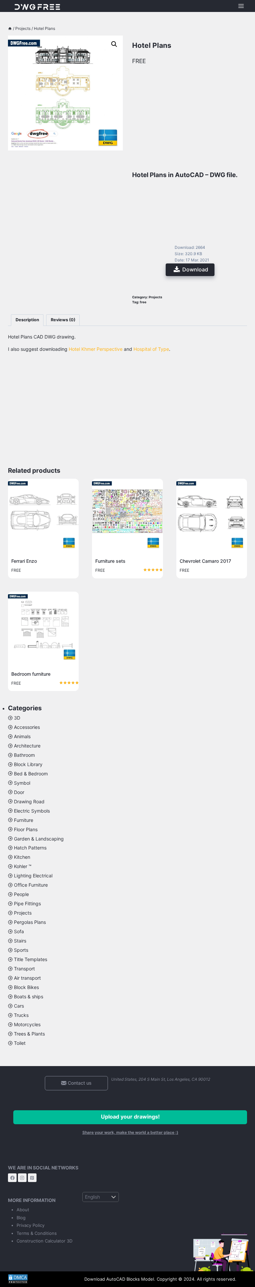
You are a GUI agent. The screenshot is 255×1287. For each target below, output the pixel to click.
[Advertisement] (65, 185)
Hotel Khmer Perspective (96, 349)
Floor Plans (26, 829)
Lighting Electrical (33, 875)
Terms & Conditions (37, 1233)
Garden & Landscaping (39, 839)
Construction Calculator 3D (44, 1240)
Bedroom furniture (30, 674)
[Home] (10, 28)
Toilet (20, 1043)
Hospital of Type (151, 349)
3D (17, 718)
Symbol (22, 783)
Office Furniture (31, 885)
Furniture (23, 820)
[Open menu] (241, 6)
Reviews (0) (63, 319)
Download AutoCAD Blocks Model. (119, 1279)
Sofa (19, 931)
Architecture (27, 745)
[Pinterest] (32, 1177)
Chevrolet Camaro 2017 (205, 561)
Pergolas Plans (30, 922)
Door (19, 792)
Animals (22, 736)
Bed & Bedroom (31, 773)
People (21, 894)
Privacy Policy (30, 1225)
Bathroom (24, 755)
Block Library (28, 764)
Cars (19, 1006)
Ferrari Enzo (24, 561)
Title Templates (30, 959)
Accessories (27, 727)
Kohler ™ (23, 866)
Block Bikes (26, 987)
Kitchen (22, 857)
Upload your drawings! (130, 1116)
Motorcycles (27, 1024)
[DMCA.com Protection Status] (41, 1279)
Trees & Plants (29, 1034)
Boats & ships (28, 996)
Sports (21, 950)
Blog (21, 1217)
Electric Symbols (32, 811)
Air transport (27, 978)
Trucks (21, 1015)
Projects (155, 297)
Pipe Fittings (27, 903)
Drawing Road (29, 801)
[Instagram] (22, 1177)
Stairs (20, 940)
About (23, 1209)
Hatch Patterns (30, 847)
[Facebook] (12, 1177)
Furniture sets (110, 561)
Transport (24, 968)
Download (195, 269)
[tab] (27, 320)
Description (27, 319)
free (143, 302)
